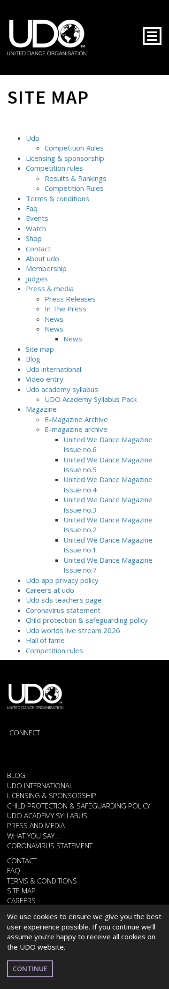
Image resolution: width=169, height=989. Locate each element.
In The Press (65, 308)
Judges (37, 278)
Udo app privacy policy (62, 580)
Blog (33, 358)
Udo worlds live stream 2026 (73, 630)
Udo (32, 138)
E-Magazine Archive (76, 419)
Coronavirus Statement (49, 845)
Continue (30, 968)
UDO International (40, 785)
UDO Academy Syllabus (47, 815)
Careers (21, 900)
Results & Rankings (76, 178)
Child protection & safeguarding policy (87, 620)
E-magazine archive (76, 429)
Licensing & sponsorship (65, 158)
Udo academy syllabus (62, 389)
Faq (32, 208)
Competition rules (54, 168)
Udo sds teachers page (64, 599)
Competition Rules (74, 147)
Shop (34, 238)
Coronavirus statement (63, 610)
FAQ (13, 870)
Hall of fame (45, 640)
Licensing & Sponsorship (51, 795)
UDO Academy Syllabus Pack (91, 399)
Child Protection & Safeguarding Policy (78, 805)
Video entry (44, 379)
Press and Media (36, 825)
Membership (46, 268)
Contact (38, 248)
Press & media (50, 288)
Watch (36, 228)
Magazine (41, 409)
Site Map (21, 890)
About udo (42, 258)
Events (37, 218)
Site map (40, 349)
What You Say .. (33, 835)
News (54, 319)
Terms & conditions (57, 198)
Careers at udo (50, 590)
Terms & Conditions (42, 880)
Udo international (53, 369)
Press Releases (70, 298)
